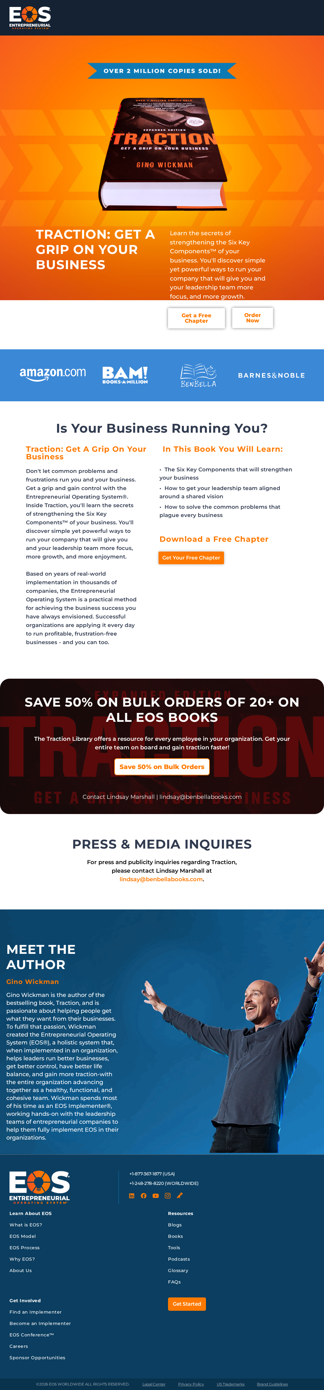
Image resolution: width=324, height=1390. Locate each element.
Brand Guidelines (272, 1384)
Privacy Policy (191, 1384)
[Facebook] (143, 1196)
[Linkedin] (131, 1196)
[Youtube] (156, 1196)
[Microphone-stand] (180, 1196)
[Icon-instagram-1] (168, 1196)
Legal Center (153, 1384)
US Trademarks (231, 1384)
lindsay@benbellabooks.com (161, 879)
